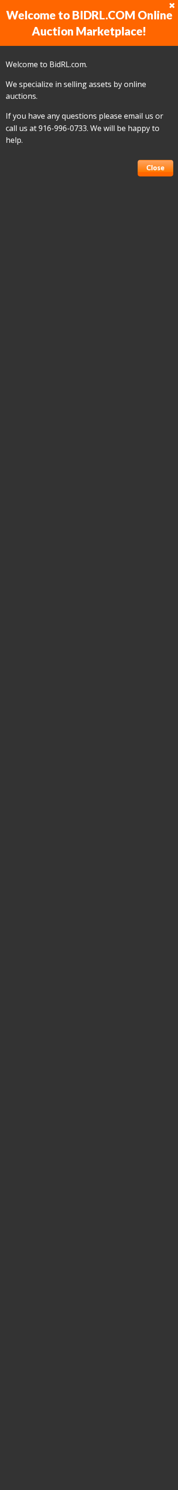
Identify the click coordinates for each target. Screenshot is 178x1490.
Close (155, 168)
